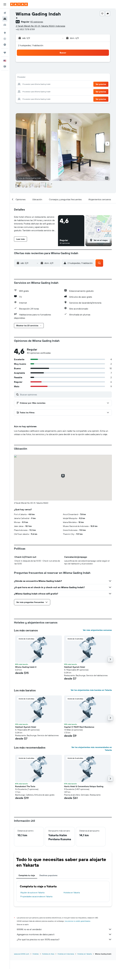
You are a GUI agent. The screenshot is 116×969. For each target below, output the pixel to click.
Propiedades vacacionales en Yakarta (36, 896)
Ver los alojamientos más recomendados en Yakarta (91, 748)
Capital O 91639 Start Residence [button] (79, 727)
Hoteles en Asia (48, 954)
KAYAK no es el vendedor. (29, 929)
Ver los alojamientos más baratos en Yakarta (91, 690)
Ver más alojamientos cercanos (97, 630)
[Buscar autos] (4, 25)
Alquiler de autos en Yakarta (32, 892)
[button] (5, 4)
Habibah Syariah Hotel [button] (74, 667)
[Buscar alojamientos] (4, 19)
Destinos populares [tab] (48, 875)
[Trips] (4, 52)
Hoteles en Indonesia (66, 954)
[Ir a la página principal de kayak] (19, 4)
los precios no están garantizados (77, 921)
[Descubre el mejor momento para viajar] (4, 44)
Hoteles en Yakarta (72, 892)
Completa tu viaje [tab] (27, 875)
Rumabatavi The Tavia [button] (25, 786)
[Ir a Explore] (4, 33)
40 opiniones (36, 21)
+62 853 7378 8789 (25, 29)
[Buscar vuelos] (4, 13)
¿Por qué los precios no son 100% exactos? (38, 939)
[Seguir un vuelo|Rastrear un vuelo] (4, 39)
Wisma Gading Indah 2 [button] (25, 667)
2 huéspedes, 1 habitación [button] (30, 45)
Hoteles (36, 954)
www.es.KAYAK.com (21, 954)
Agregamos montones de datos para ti (35, 934)
